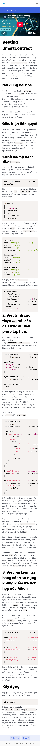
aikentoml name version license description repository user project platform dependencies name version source (21, 257)
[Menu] (37, 4)
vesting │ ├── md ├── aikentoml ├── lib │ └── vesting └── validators (11, 210)
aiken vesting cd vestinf (19, 183)
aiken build (9, 702)
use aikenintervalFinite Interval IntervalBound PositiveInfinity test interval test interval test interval (21, 647)
